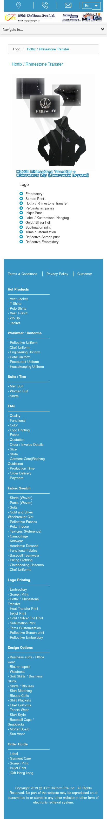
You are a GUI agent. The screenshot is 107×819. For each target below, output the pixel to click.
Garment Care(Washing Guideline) (26, 461)
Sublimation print (38, 227)
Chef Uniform (20, 347)
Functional (17, 420)
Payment (16, 477)
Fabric (14, 434)
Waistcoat (17, 671)
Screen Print (34, 198)
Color (14, 425)
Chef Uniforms (20, 569)
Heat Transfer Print (24, 608)
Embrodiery (34, 193)
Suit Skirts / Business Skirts (25, 678)
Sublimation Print (23, 622)
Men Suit (16, 386)
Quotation (17, 439)
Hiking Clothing (21, 559)
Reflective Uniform (24, 342)
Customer (84, 273)
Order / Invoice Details (27, 444)
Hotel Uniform (20, 356)
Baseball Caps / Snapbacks (21, 722)
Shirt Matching (21, 690)
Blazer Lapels (20, 666)
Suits (14, 507)
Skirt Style (18, 714)
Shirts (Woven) (21, 497)
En (87, 5)
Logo (16, 48)
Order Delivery (20, 473)
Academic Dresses (24, 545)
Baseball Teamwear (24, 555)
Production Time (22, 468)
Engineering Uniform (25, 351)
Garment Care (20, 758)
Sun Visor (17, 733)
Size (13, 449)
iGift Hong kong (21, 772)
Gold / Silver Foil (38, 222)
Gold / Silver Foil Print (26, 617)
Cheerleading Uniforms (27, 564)
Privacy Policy (57, 273)
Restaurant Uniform (24, 361)
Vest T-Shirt (19, 312)
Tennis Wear (19, 709)
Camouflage (19, 536)
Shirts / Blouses (22, 685)
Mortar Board (19, 729)
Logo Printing (20, 429)
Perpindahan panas (39, 208)
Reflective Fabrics (23, 521)
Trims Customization (25, 627)
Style (14, 453)
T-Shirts (16, 303)
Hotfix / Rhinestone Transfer (48, 48)
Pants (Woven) (21, 502)
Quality (15, 415)
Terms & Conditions (22, 273)
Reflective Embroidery (42, 241)
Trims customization (40, 231)
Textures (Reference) (25, 531)
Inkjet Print (33, 212)
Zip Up (15, 317)
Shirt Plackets (20, 700)
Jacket (15, 322)
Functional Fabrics (24, 550)
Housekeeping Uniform (27, 366)
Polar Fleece (19, 526)
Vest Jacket (19, 298)
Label (14, 753)
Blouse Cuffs (19, 695)
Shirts (14, 395)
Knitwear (16, 540)
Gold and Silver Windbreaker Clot (21, 514)
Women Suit (19, 390)
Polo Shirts (18, 308)
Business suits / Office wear (26, 659)
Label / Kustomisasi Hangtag (47, 217)
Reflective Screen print (42, 236)
